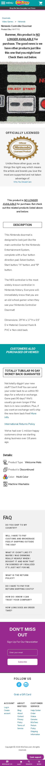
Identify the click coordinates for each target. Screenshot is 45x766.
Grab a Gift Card (22, 694)
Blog (19, 710)
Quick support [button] (35, 757)
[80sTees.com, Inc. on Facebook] (19, 685)
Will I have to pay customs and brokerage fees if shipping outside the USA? (20, 540)
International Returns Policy (19, 424)
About (20, 713)
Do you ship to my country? (16, 526)
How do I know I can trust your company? (19, 598)
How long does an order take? (20, 609)
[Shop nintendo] (22, 160)
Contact (20, 716)
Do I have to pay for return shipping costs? (20, 587)
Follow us (22, 678)
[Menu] (3, 4)
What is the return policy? (17, 576)
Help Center (36, 710)
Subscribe (22, 662)
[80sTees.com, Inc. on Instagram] (26, 685)
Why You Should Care (22, 182)
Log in (6, 707)
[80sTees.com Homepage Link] (23, 4)
